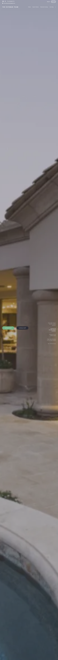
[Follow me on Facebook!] (3, 1)
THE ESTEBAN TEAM (10, 7)
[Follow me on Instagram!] (5, 1)
